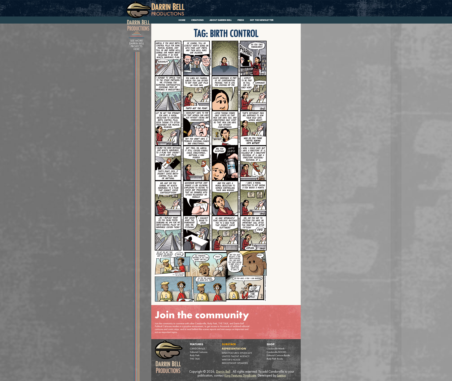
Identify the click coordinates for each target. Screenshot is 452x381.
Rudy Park (195, 355)
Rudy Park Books (275, 358)
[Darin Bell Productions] (138, 16)
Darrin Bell (223, 371)
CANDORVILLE (197, 348)
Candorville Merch (275, 348)
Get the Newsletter (261, 20)
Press (241, 20)
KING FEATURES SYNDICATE (237, 353)
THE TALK (195, 358)
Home (182, 20)
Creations (197, 20)
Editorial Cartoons (198, 352)
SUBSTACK (229, 344)
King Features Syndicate (240, 375)
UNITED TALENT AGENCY (236, 356)
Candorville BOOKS (276, 352)
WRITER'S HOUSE (231, 359)
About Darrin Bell (221, 20)
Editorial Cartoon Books (278, 355)
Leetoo (281, 375)
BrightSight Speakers (235, 363)
